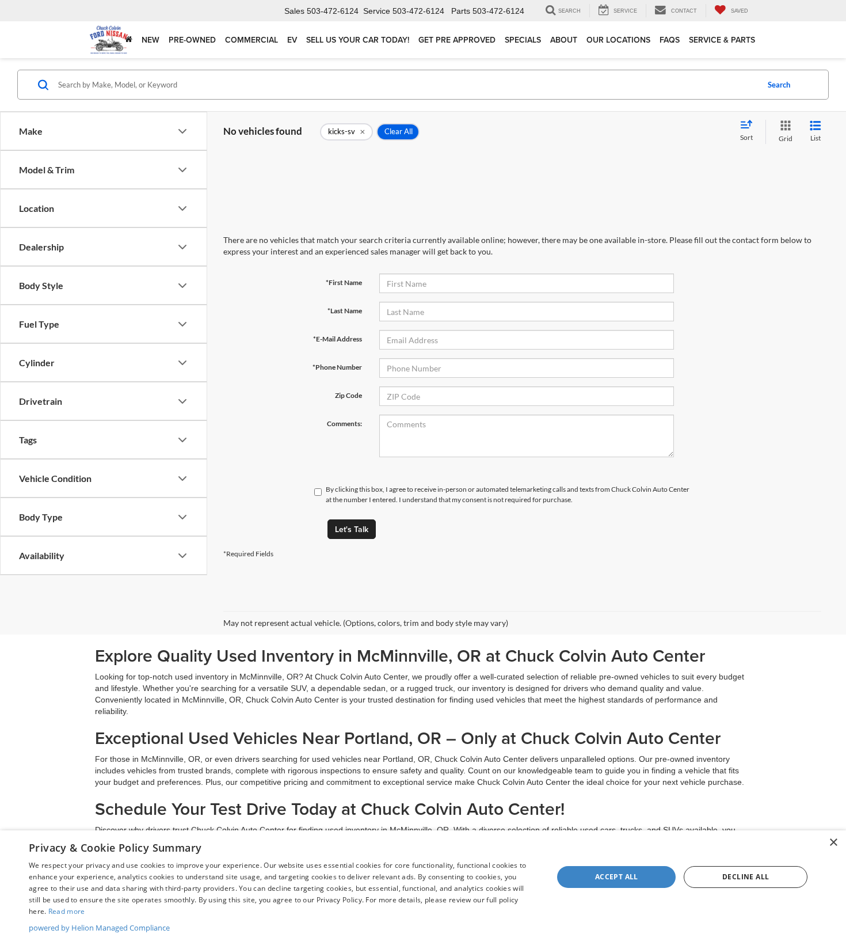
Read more (66, 911)
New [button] (150, 39)
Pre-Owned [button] (192, 39)
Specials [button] (523, 39)
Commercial (251, 39)
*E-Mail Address (337, 339)
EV (292, 39)
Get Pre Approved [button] (457, 39)
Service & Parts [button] (722, 39)
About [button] (563, 39)
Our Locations (618, 39)
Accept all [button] (616, 877)
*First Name (344, 282)
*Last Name (344, 310)
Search (779, 84)
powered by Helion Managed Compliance (99, 928)
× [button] (833, 842)
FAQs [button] (670, 39)
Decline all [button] (745, 877)
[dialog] (423, 889)
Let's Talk (351, 529)
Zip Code (348, 395)
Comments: (344, 423)
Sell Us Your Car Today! (357, 39)
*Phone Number (337, 367)
